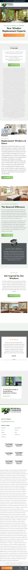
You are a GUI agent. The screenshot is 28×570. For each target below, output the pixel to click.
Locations (3, 434)
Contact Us (7, 568)
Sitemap (7, 563)
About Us (3, 436)
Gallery (3, 432)
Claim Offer (13, 64)
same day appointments (19, 1)
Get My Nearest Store (7, 421)
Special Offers (18, 428)
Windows (3, 428)
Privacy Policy (13, 563)
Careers (16, 430)
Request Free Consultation (14, 35)
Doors (2, 430)
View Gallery (13, 295)
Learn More (6, 177)
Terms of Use (19, 563)
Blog (16, 432)
